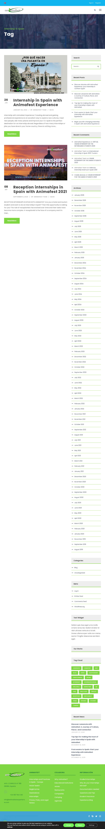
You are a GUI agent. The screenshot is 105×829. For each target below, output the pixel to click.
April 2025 (77, 242)
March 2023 (78, 346)
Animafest (87, 668)
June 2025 (78, 232)
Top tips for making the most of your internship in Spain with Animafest (85, 105)
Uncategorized (79, 573)
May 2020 (77, 513)
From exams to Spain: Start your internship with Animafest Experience (85, 114)
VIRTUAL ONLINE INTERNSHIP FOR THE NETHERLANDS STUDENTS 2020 (86, 144)
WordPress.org (79, 607)
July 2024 (77, 289)
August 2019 (78, 549)
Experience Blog (86, 800)
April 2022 (77, 393)
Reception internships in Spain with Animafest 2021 (40, 189)
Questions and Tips (87, 793)
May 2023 (77, 336)
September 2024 (80, 278)
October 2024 (79, 273)
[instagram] (100, 816)
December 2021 (80, 414)
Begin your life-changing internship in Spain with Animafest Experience (87, 123)
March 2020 (78, 523)
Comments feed (80, 601)
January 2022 (79, 409)
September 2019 (80, 544)
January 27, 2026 (78, 732)
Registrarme (34, 789)
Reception (76, 696)
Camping (58, 797)
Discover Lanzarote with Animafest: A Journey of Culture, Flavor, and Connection (87, 96)
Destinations (34, 793)
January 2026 (79, 195)
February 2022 (79, 404)
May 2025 (77, 237)
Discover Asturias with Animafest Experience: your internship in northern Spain (86, 86)
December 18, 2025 (78, 745)
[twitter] (96, 816)
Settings (91, 825)
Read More (11, 134)
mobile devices (79, 175)
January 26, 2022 (20, 110)
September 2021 (80, 430)
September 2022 (80, 372)
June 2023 (78, 331)
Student (93, 701)
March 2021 (78, 461)
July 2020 (77, 503)
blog (74, 673)
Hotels (57, 786)
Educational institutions (64, 783)
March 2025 (78, 247)
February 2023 (79, 351)
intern (89, 677)
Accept (68, 825)
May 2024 (77, 299)
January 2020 (79, 534)
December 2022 (80, 357)
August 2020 (78, 497)
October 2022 (79, 367)
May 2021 (77, 450)
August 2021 (78, 435)
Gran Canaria (77, 677)
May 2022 (77, 388)
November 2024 (80, 268)
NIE (96, 687)
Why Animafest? (61, 779)
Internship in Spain (90, 682)
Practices (83, 691)
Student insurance (87, 796)
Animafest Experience (82, 142)
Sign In (91, 3)
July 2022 (77, 377)
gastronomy (93, 673)
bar (96, 668)
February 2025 (79, 252)
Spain (74, 701)
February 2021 (79, 466)
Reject (80, 825)
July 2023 (77, 325)
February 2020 (79, 529)
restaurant (88, 696)
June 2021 (77, 445)
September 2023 (80, 315)
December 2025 (80, 200)
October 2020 (79, 487)
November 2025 (80, 205)
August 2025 (78, 221)
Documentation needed (89, 789)
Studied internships (87, 779)
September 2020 (80, 492)
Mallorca (76, 687)
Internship (76, 682)
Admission (76, 668)
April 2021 (77, 456)
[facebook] (89, 816)
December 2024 (80, 263)
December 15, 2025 (78, 757)
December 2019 (80, 539)
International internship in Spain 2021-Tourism (86, 152)
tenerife (75, 705)
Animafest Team (39, 110)
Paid (74, 691)
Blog (52, 110)
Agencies (58, 801)
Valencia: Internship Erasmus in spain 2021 (85, 169)
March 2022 (78, 398)
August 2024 (78, 284)
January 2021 (79, 471)
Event (83, 673)
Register (98, 3)
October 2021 (79, 424)
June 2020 (78, 508)
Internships (33, 796)
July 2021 (77, 440)
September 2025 (80, 216)
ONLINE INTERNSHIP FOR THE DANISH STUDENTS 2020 (87, 160)
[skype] (92, 816)
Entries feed (78, 596)
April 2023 (77, 341)
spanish (83, 701)
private (93, 691)
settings (9, 827)
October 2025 (79, 211)
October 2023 (79, 310)
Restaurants (59, 790)
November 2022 (80, 362)
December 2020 (80, 477)
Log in (76, 591)
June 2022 (78, 383)
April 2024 (77, 305)
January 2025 (79, 258)
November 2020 (80, 482)
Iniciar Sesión (34, 785)
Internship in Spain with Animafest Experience (37, 102)
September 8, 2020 (20, 197)
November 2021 (79, 419)
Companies (59, 794)
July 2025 (77, 226)
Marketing (87, 687)
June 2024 (78, 294)
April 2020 (77, 518)
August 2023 (78, 320)
